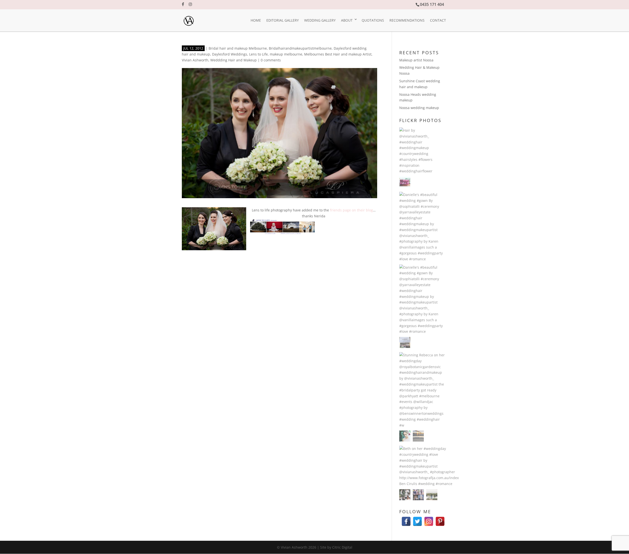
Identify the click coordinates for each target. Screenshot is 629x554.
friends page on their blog (351, 210)
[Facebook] (406, 519)
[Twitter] (417, 519)
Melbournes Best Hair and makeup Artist (338, 54)
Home (256, 20)
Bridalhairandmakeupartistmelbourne (300, 48)
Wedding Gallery (320, 20)
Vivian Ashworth (195, 60)
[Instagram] (429, 519)
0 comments (271, 60)
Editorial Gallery (282, 20)
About (347, 20)
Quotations (373, 20)
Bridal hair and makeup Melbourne (238, 48)
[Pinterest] (440, 519)
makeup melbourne (286, 54)
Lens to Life (258, 54)
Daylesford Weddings (229, 54)
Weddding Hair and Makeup (233, 60)
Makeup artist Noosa (416, 60)
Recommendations (407, 20)
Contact (438, 20)
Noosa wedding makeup (419, 107)
